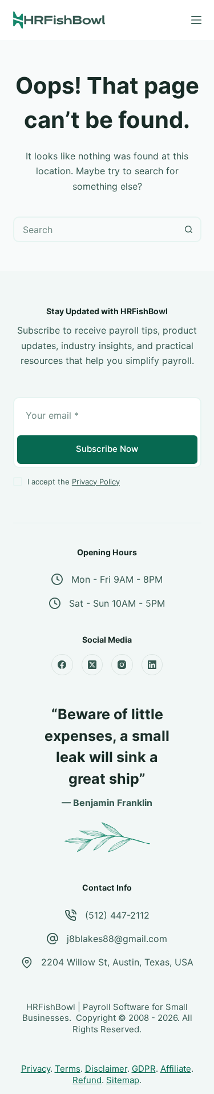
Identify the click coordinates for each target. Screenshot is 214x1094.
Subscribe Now (107, 448)
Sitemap (122, 1080)
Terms (67, 1068)
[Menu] (196, 20)
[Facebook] (62, 665)
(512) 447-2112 (117, 915)
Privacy (35, 1068)
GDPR (144, 1068)
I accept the (73, 481)
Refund (87, 1080)
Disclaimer (106, 1068)
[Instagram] (122, 665)
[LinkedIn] (152, 665)
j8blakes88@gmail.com (117, 938)
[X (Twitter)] (92, 665)
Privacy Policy (96, 481)
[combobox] (95, 229)
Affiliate (175, 1068)
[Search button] (188, 229)
